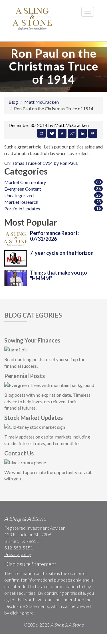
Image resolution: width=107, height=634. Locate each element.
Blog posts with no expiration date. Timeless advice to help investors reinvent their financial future (47, 401)
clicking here (22, 612)
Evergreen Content (22, 188)
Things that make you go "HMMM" (58, 275)
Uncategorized (19, 195)
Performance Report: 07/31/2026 (54, 236)
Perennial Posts (24, 375)
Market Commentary (25, 182)
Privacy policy (17, 554)
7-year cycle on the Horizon (62, 253)
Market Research (21, 202)
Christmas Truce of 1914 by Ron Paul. (41, 163)
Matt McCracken (41, 102)
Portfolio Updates (22, 208)
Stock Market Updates (33, 417)
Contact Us (19, 453)
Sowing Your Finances (32, 340)
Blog (13, 102)
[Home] (33, 18)
